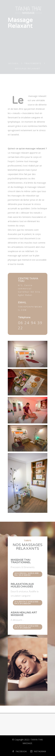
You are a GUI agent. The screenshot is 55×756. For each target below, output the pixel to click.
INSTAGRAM (40, 751)
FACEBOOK (21, 751)
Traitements (32, 63)
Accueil (14, 63)
